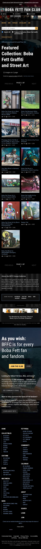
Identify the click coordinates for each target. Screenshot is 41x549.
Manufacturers (7, 444)
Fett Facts (26, 435)
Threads (23, 298)
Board (4, 468)
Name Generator (27, 454)
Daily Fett (6, 481)
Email (29, 296)
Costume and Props (28, 486)
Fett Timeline (26, 439)
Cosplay (5, 464)
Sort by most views (29, 76)
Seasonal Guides (7, 513)
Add (29, 23)
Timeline (5, 452)
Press (24, 498)
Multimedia (6, 479)
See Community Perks (11, 390)
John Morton (26, 474)
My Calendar (26, 466)
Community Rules (7, 536)
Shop (24, 502)
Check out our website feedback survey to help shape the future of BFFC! (20, 522)
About (23, 492)
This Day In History (28, 433)
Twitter (24, 296)
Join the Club (17, 366)
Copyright (16, 536)
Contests (25, 450)
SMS (34, 296)
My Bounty (6, 436)
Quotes (25, 441)
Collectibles (6, 433)
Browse (4, 23)
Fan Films (5, 489)
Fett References (27, 437)
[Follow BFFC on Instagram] (14, 530)
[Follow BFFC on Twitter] (17, 530)
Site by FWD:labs (23, 538)
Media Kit (25, 496)
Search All (7, 32)
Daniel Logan (26, 470)
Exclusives (6, 505)
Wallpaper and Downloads (10, 497)
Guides (5, 507)
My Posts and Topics (9, 470)
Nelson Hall (26, 484)
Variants (5, 460)
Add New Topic (7, 474)
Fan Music (6, 485)
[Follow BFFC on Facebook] (11, 530)
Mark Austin (26, 476)
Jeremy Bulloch (27, 488)
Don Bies (25, 472)
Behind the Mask (27, 431)
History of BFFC (27, 500)
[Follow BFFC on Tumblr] (20, 530)
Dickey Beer (26, 478)
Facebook (17, 296)
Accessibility (34, 536)
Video (4, 491)
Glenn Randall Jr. (28, 480)
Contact (25, 504)
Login (28, 366)
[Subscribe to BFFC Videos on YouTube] (23, 530)
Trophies (25, 459)
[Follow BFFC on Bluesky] (30, 530)
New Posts (6, 472)
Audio (4, 487)
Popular (14, 23)
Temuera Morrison (28, 468)
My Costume (6, 458)
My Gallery (22, 23)
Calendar (24, 464)
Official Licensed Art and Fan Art (14, 42)
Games (5, 495)
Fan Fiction (6, 493)
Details (5, 462)
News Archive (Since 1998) (10, 503)
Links (24, 456)
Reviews (5, 448)
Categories (6, 438)
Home (4, 429)
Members (25, 452)
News (3, 501)
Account (32, 14)
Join (22, 517)
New (9, 23)
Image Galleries (7, 483)
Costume (5, 456)
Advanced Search (7, 37)
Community (25, 445)
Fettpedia (24, 429)
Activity (25, 448)
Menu (4, 14)
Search (17, 14)
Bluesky (17, 298)
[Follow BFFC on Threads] (26, 530)
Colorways (6, 440)
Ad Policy (14, 538)
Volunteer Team (27, 494)
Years (4, 450)
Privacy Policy (25, 536)
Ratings (5, 446)
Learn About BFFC (9, 411)
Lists (4, 442)
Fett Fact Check (7, 511)
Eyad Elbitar (26, 482)
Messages (25, 457)
